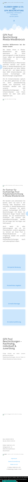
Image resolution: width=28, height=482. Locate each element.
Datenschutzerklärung (14, 461)
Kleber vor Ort (14, 464)
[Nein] (17, 481)
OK (3, 481)
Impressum (14, 458)
